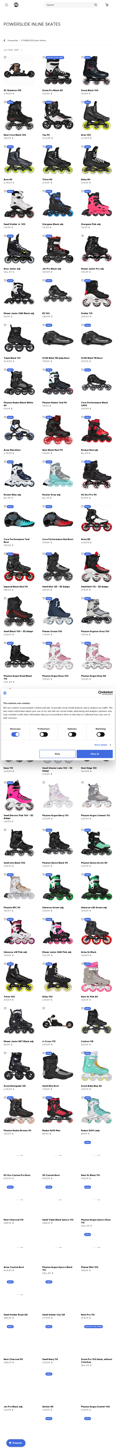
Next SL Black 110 (90, 1175)
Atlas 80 (85, 179)
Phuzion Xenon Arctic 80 (94, 862)
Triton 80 (47, 179)
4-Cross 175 (48, 1041)
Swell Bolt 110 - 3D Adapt (94, 586)
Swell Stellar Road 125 (16, 1314)
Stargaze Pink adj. (91, 224)
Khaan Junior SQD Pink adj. (57, 952)
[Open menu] (6, 5)
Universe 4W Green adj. (94, 907)
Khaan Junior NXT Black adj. (19, 1041)
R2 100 (46, 313)
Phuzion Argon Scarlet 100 (95, 1406)
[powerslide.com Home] (16, 5)
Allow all (94, 754)
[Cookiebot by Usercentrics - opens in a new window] (100, 693)
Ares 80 (8, 179)
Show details (100, 745)
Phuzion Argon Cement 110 (95, 815)
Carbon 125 (87, 1041)
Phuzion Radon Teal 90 (54, 402)
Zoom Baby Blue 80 (91, 1086)
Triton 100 (9, 996)
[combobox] (70, 5)
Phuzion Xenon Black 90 (55, 862)
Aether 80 (47, 1406)
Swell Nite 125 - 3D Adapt (56, 586)
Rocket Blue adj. (12, 494)
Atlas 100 (47, 996)
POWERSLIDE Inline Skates (33, 40)
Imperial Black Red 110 (16, 586)
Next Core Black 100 (15, 135)
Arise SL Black (88, 952)
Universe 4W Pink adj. (15, 952)
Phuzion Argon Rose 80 (93, 676)
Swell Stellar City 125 (53, 1314)
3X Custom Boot (51, 1175)
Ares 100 (86, 135)
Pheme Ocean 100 (52, 631)
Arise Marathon (12, 450)
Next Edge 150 (89, 768)
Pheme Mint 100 (89, 1267)
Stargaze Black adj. (53, 224)
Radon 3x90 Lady (90, 1130)
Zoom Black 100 (89, 90)
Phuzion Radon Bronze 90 (17, 1130)
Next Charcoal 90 (13, 1359)
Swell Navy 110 (50, 1359)
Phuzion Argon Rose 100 (55, 676)
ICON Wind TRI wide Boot (55, 358)
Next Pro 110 (88, 1314)
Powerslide (13, 40)
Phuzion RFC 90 (12, 907)
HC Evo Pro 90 (89, 494)
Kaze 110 (8, 768)
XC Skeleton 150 (12, 90)
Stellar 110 (87, 313)
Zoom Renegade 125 (15, 1086)
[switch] (44, 734)
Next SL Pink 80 (89, 996)
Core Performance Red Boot (57, 539)
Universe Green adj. (53, 907)
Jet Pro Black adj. (52, 268)
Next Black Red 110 (52, 450)
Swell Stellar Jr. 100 (14, 224)
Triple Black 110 (12, 358)
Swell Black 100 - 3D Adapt (18, 631)
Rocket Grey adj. (51, 494)
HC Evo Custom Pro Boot (17, 1175)
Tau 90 (46, 135)
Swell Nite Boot (50, 1086)
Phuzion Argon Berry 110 (55, 815)
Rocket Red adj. (89, 450)
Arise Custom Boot (14, 1267)
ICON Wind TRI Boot (92, 358)
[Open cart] (107, 5)
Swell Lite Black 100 (14, 862)
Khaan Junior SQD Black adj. (19, 313)
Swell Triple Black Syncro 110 (57, 1219)
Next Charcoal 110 (13, 1219)
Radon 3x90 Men (51, 1130)
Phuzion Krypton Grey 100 (95, 631)
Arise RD (85, 539)
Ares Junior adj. (12, 268)
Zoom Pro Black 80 (52, 90)
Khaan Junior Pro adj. (92, 268)
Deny (57, 754)
